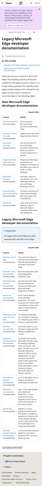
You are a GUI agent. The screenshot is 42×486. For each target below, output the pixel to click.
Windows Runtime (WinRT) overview (9, 433)
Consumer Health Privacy (11, 479)
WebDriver (7, 203)
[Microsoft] (21, 3)
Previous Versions (22, 472)
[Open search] (31, 3)
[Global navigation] (2, 3)
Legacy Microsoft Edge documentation (17, 32)
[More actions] (38, 32)
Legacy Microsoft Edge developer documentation (17, 69)
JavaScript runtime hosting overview (9, 341)
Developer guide (9, 257)
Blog (33, 472)
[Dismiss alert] (39, 9)
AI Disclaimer (7, 472)
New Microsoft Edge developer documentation (22, 65)
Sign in (37, 3)
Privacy (16, 476)
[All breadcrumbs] (4, 32)
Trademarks (6, 483)
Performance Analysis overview (8, 380)
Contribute (6, 476)
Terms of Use (31, 479)
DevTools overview (10, 121)
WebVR (5, 409)
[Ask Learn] (34, 32)
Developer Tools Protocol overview (9, 283)
